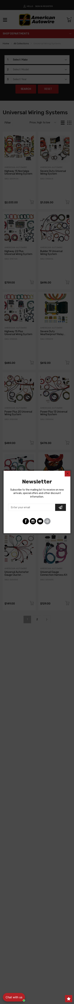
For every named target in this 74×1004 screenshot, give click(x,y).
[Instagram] (33, 521)
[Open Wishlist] (68, 998)
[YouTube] (40, 521)
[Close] (67, 473)
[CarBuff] (47, 521)
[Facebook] (26, 521)
